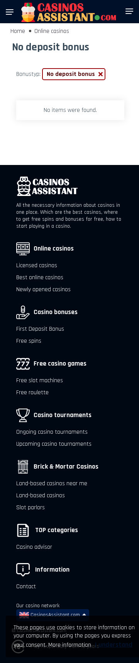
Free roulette (32, 392)
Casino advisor (34, 547)
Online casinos (51, 31)
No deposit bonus (71, 74)
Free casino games (60, 363)
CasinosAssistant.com (54, 614)
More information (69, 645)
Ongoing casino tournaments (52, 432)
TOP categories (56, 530)
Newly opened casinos (43, 289)
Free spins (28, 341)
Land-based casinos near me (51, 483)
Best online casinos (39, 277)
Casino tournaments (63, 415)
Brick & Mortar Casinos (66, 466)
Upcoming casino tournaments (54, 444)
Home (17, 31)
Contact (26, 586)
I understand (113, 644)
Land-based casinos (40, 495)
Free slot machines (39, 380)
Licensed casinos (36, 265)
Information (52, 569)
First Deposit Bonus (40, 329)
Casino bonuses (56, 312)
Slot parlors (30, 507)
